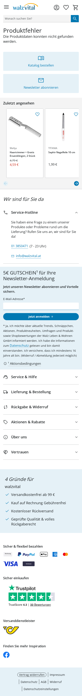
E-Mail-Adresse (13, 299)
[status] (36, 19)
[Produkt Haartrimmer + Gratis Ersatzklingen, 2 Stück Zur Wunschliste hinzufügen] (37, 114)
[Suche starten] (75, 18)
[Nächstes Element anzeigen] (76, 183)
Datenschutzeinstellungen (41, 689)
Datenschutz (19, 345)
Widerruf (56, 682)
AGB (43, 682)
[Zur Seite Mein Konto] (56, 7)
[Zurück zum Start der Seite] (78, 668)
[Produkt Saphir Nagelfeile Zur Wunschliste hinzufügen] (76, 114)
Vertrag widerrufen (32, 675)
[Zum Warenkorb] (75, 7)
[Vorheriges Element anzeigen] (5, 183)
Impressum (57, 675)
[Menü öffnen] (6, 7)
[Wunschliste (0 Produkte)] (66, 7)
